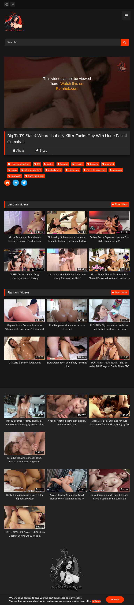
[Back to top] (123, 594)
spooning (117, 170)
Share (43, 150)
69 (38, 164)
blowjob (64, 164)
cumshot (109, 164)
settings (96, 601)
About (20, 150)
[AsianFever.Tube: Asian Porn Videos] (67, 22)
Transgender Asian (20, 164)
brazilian (79, 164)
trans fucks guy (36, 176)
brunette (94, 164)
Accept (115, 599)
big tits (50, 164)
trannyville (16, 176)
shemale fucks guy (96, 170)
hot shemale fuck (32, 170)
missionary (73, 170)
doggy (14, 170)
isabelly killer (54, 170)
